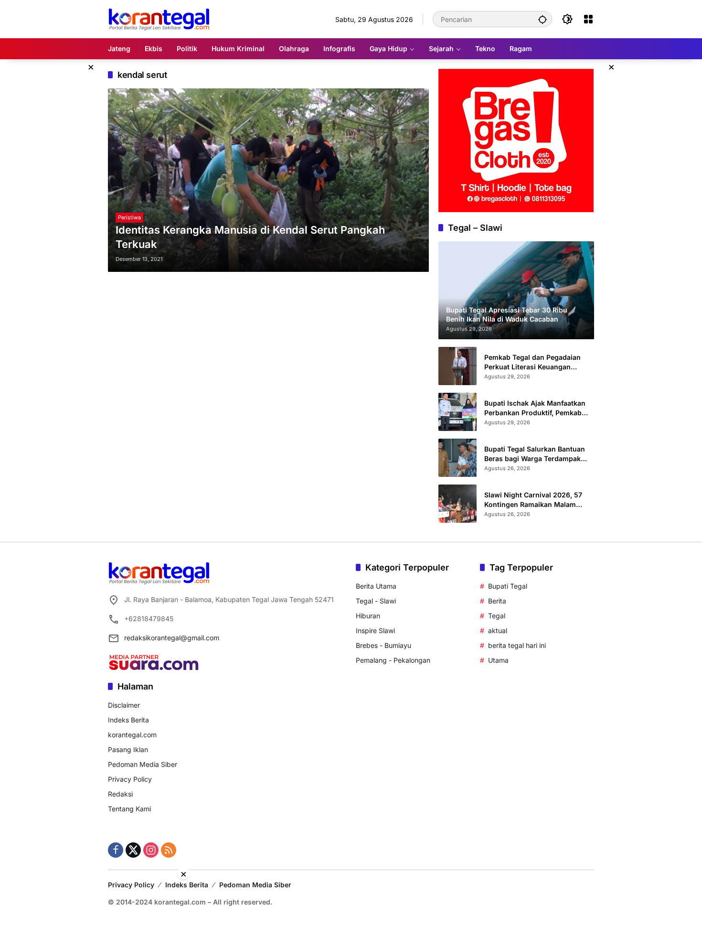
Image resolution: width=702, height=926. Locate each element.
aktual (497, 630)
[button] (542, 19)
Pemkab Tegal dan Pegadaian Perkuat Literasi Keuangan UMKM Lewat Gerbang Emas (532, 362)
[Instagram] (151, 850)
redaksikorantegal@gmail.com (171, 638)
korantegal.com (132, 735)
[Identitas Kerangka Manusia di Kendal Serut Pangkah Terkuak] (268, 180)
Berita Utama (376, 586)
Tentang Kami (129, 809)
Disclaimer (124, 705)
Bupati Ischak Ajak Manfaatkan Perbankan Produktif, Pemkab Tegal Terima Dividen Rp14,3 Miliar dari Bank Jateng (534, 408)
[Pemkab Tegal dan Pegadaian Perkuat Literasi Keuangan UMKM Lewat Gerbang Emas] (457, 366)
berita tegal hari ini (517, 645)
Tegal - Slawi (376, 601)
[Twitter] (133, 850)
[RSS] (168, 850)
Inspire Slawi (375, 630)
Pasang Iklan (128, 749)
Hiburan (368, 616)
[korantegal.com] (159, 18)
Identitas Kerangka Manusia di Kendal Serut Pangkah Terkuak (250, 237)
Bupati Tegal (507, 586)
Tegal (496, 616)
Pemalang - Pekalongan (393, 660)
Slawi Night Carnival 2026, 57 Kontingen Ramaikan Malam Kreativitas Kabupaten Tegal (533, 500)
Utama (498, 660)
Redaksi (120, 794)
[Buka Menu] (588, 19)
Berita (497, 601)
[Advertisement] (351, 902)
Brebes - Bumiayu (383, 645)
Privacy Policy (130, 779)
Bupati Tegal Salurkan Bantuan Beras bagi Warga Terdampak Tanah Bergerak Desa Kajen (534, 454)
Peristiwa (129, 217)
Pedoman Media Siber (142, 764)
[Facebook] (115, 850)
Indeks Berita (128, 720)
